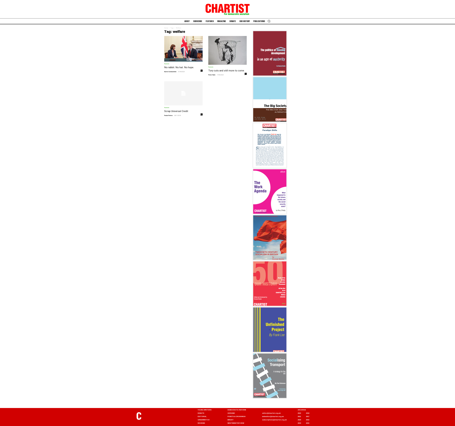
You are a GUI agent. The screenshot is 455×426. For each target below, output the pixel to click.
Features (166, 63)
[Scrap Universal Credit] (183, 93)
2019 (299, 423)
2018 (307, 413)
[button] (269, 21)
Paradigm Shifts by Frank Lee (266, 167)
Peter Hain (211, 75)
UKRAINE (231, 413)
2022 (299, 413)
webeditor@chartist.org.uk (273, 416)
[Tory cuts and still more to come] (227, 50)
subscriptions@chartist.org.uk (274, 419)
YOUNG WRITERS (205, 409)
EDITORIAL (202, 416)
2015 (307, 423)
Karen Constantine (170, 71)
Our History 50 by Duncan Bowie (267, 306)
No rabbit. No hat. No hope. (179, 67)
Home (166, 28)
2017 (307, 416)
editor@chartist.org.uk (271, 413)
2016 (307, 419)
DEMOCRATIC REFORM (237, 409)
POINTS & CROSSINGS (237, 416)
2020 (299, 419)
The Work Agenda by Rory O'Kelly (267, 214)
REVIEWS (201, 423)
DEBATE (201, 413)
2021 (299, 416)
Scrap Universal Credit (176, 111)
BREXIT (231, 419)
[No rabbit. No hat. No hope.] (183, 49)
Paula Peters (168, 115)
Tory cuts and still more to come (226, 70)
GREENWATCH (203, 419)
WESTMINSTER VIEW (236, 423)
